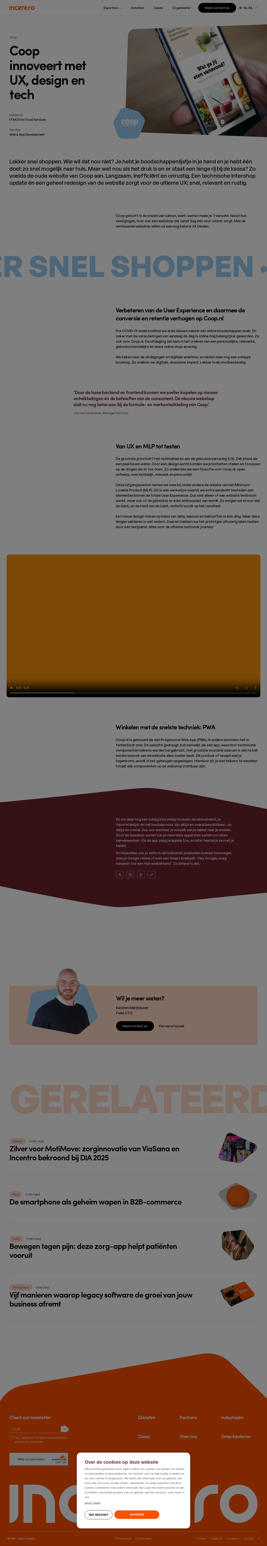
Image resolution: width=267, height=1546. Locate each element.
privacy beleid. (93, 1503)
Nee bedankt (99, 1514)
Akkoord (137, 1514)
